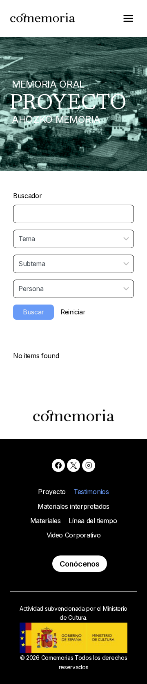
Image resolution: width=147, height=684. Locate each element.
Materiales (45, 521)
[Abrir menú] (128, 18)
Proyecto (51, 492)
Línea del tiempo (93, 521)
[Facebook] (58, 465)
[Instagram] (88, 465)
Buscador (27, 196)
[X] (73, 465)
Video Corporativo (74, 535)
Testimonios (91, 492)
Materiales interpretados (73, 506)
